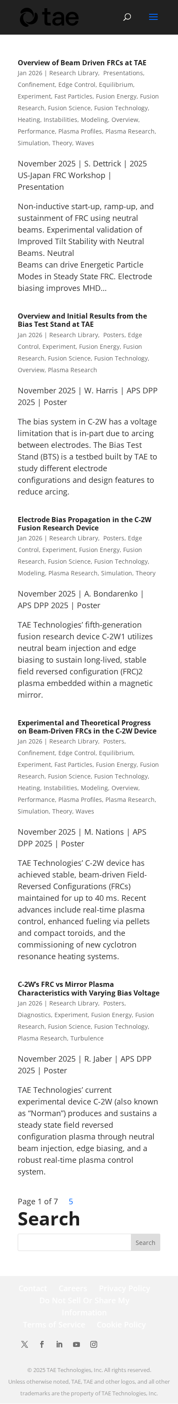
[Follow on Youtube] (76, 1344)
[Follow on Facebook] (42, 1344)
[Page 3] (63, 1201)
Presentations (122, 73)
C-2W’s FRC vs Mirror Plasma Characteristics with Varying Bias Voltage (88, 988)
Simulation (33, 143)
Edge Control (76, 84)
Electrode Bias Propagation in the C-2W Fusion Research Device (84, 524)
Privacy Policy (124, 1288)
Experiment (34, 96)
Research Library (73, 73)
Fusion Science (69, 108)
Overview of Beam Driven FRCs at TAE (82, 62)
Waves (85, 143)
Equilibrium (116, 84)
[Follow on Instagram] (94, 1344)
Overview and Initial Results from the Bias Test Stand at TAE (82, 320)
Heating (29, 119)
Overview (124, 119)
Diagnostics (34, 1015)
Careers (73, 1288)
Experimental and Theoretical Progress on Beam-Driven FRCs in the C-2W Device (87, 727)
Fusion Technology (121, 108)
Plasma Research (130, 131)
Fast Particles (73, 96)
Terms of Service (54, 1324)
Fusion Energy (116, 96)
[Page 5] (68, 1201)
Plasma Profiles (80, 131)
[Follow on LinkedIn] (59, 1344)
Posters (113, 335)
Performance (36, 131)
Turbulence (87, 1038)
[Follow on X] (25, 1344)
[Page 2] (61, 1201)
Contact (33, 1288)
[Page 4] (65, 1201)
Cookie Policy (121, 1324)
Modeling (94, 119)
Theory (62, 143)
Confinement (36, 84)
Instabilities (60, 119)
